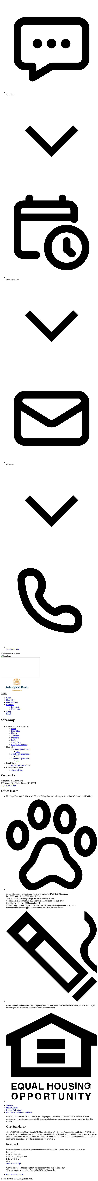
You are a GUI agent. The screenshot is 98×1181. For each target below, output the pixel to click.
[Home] (17, 691)
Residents (10, 705)
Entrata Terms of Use (14, 1174)
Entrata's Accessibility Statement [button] (19, 1112)
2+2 (18, 761)
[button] (51, 889)
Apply (8, 711)
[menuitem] (51, 698)
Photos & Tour (12, 702)
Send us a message (13, 1163)
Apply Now (16, 742)
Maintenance (16, 709)
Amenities (15, 735)
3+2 (18, 751)
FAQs (8, 714)
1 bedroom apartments (20, 754)
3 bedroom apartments (20, 749)
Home (8, 698)
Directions (15, 738)
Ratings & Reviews (19, 745)
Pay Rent (15, 707)
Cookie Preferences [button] (14, 1110)
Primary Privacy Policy (20, 765)
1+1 (18, 756)
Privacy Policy (12, 1108)
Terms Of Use (17, 770)
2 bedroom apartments (20, 758)
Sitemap (9, 1105)
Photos (14, 733)
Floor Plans (10, 700)
